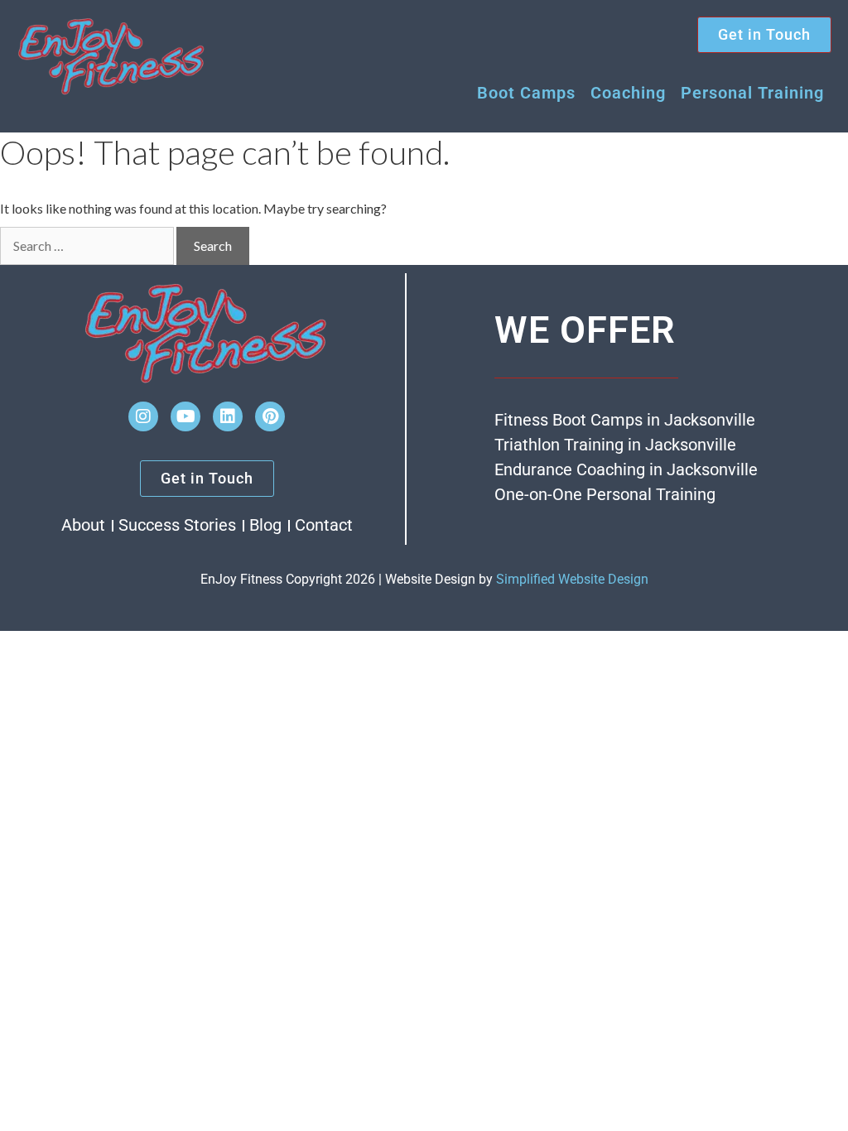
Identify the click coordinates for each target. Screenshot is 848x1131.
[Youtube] (185, 416)
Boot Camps (526, 93)
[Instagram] (143, 416)
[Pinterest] (270, 416)
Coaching (628, 93)
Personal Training (752, 93)
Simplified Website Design (572, 579)
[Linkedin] (228, 416)
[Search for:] (87, 246)
